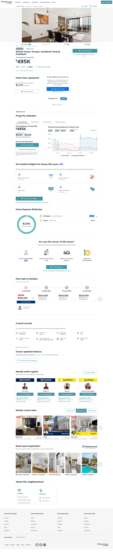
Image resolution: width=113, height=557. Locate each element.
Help (18, 545)
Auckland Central (38, 6)
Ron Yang (46, 433)
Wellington (6, 530)
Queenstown (34, 530)
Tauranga (6, 524)
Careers (12, 545)
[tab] (22, 122)
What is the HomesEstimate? (23, 137)
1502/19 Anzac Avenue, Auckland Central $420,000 (29, 426)
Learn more (71, 245)
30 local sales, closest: (22, 398)
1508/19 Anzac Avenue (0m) (24, 399)
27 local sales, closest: (85, 398)
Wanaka (33, 527)
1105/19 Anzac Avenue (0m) (66, 399)
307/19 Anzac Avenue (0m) (86, 399)
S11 (33, 298)
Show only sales (23, 282)
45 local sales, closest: (64, 398)
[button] (68, 216)
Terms (22, 545)
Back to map (20, 6)
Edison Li (46, 391)
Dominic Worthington (87, 391)
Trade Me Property (20, 537)
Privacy (28, 545)
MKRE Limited (78, 434)
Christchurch (34, 524)
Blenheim (33, 521)
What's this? (30, 48)
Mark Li (73, 433)
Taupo (5, 527)
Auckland (28, 6)
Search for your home (42, 202)
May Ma (67, 391)
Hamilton (6, 521)
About (7, 545)
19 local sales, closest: (43, 398)
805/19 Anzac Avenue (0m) (45, 399)
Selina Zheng (27, 306)
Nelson (32, 518)
